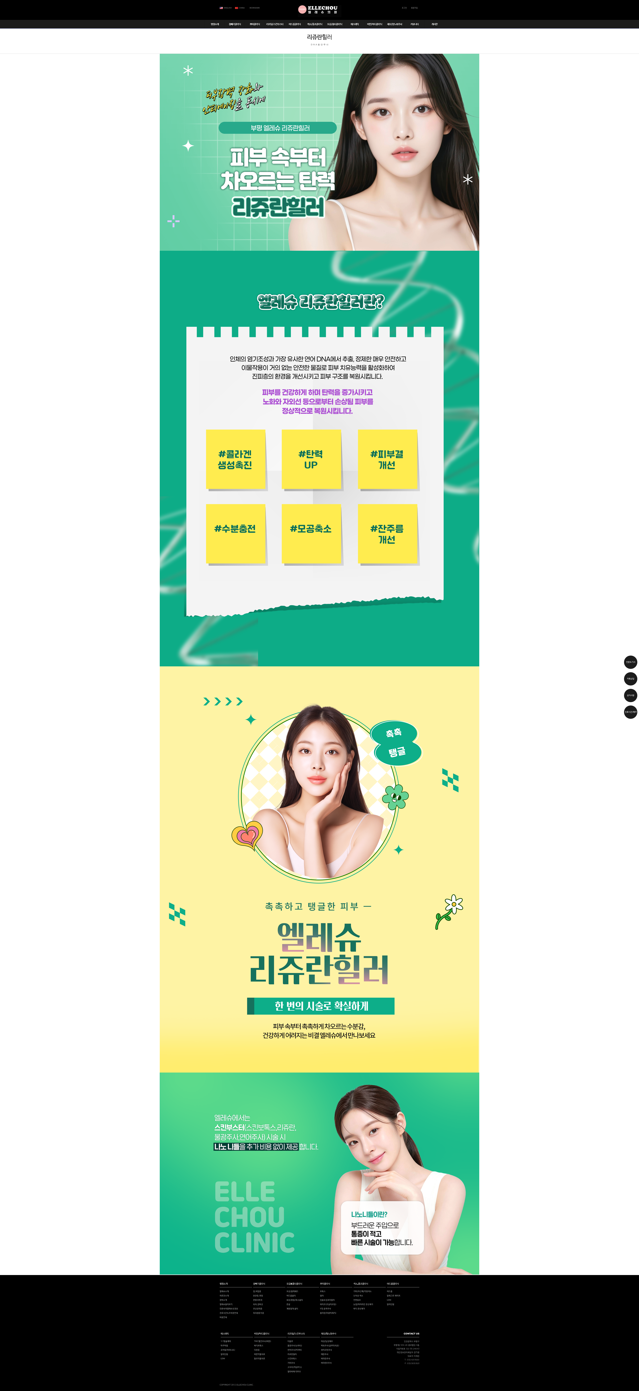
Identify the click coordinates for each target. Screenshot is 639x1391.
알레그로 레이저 (393, 1296)
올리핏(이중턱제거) (328, 1313)
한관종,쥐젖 (258, 1296)
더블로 (290, 1341)
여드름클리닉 (295, 24)
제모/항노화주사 (394, 24)
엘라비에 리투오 (294, 1372)
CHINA (242, 8)
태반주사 (324, 1354)
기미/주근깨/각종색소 (362, 1291)
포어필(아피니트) (228, 1350)
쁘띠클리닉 (255, 24)
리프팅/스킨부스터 (274, 24)
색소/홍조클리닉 (314, 24)
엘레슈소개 (224, 1291)
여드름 (389, 1291)
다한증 (257, 1350)
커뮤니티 (415, 24)
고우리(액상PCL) (295, 1367)
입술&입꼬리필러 (327, 1300)
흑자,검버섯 (258, 1304)
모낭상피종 (257, 1309)
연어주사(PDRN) (295, 1350)
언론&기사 (630, 662)
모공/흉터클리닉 (334, 24)
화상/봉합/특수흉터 (295, 1300)
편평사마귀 (257, 1300)
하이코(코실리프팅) (328, 1304)
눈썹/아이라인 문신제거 (363, 1304)
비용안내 (223, 1317)
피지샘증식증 (258, 1313)
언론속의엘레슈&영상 (229, 1309)
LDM (389, 1300)
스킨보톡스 (292, 1359)
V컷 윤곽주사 (325, 1309)
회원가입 (414, 8)
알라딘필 (390, 1304)
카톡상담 (630, 679)
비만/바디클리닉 (374, 24)
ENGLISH (228, 8)
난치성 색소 (358, 1296)
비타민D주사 (326, 1363)
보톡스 (322, 1291)
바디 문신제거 (359, 1309)
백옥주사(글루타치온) (330, 1346)
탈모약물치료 (259, 1359)
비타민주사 (325, 1359)
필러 (322, 1296)
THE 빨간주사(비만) (262, 1341)
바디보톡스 (258, 1346)
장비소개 (223, 1300)
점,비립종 (257, 1291)
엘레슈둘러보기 (226, 1304)
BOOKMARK (255, 8)
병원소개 (215, 24)
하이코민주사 (326, 1350)
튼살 (288, 1304)
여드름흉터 (291, 1296)
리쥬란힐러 (292, 1354)
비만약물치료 (259, 1354)
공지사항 (630, 695)
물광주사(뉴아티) (295, 1346)
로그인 (404, 8)
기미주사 (291, 1363)
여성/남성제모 (327, 1341)
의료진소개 (224, 1296)
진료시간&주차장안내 (229, 1313)
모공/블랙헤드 (292, 1291)
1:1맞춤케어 (226, 1341)
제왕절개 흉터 (292, 1309)
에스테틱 (355, 24)
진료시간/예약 (631, 712)
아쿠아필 (224, 1346)
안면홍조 (357, 1300)
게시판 (434, 24)
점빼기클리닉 (235, 24)
